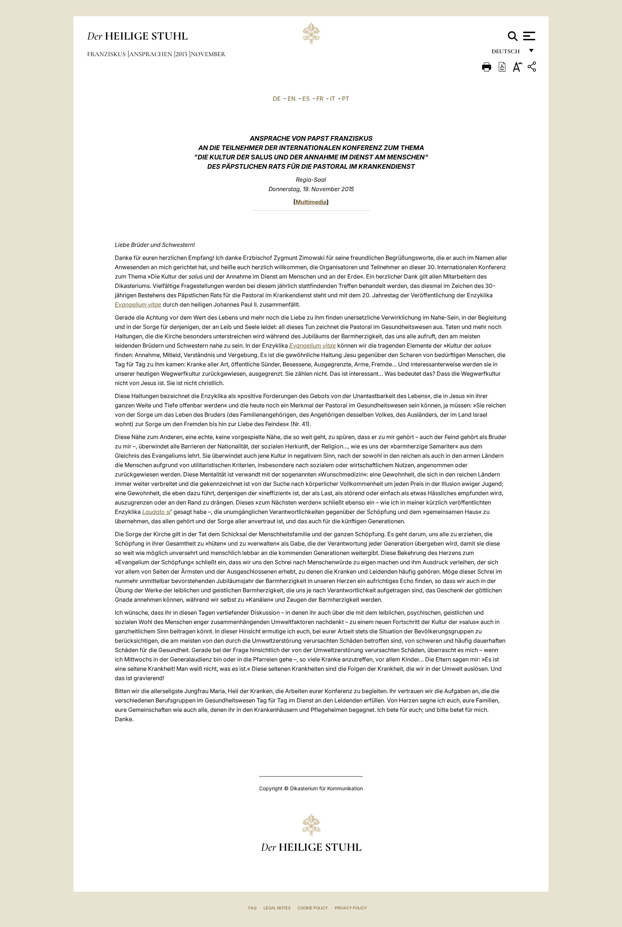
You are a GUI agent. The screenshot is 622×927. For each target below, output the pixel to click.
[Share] (533, 68)
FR (319, 98)
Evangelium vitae (138, 304)
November (208, 54)
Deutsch (507, 53)
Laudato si (156, 511)
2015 (182, 54)
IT (332, 98)
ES (306, 98)
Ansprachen (151, 54)
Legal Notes (276, 907)
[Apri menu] (528, 36)
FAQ (252, 907)
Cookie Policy (313, 907)
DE (277, 98)
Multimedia (311, 201)
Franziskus (107, 54)
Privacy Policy (351, 907)
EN (292, 98)
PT (345, 98)
